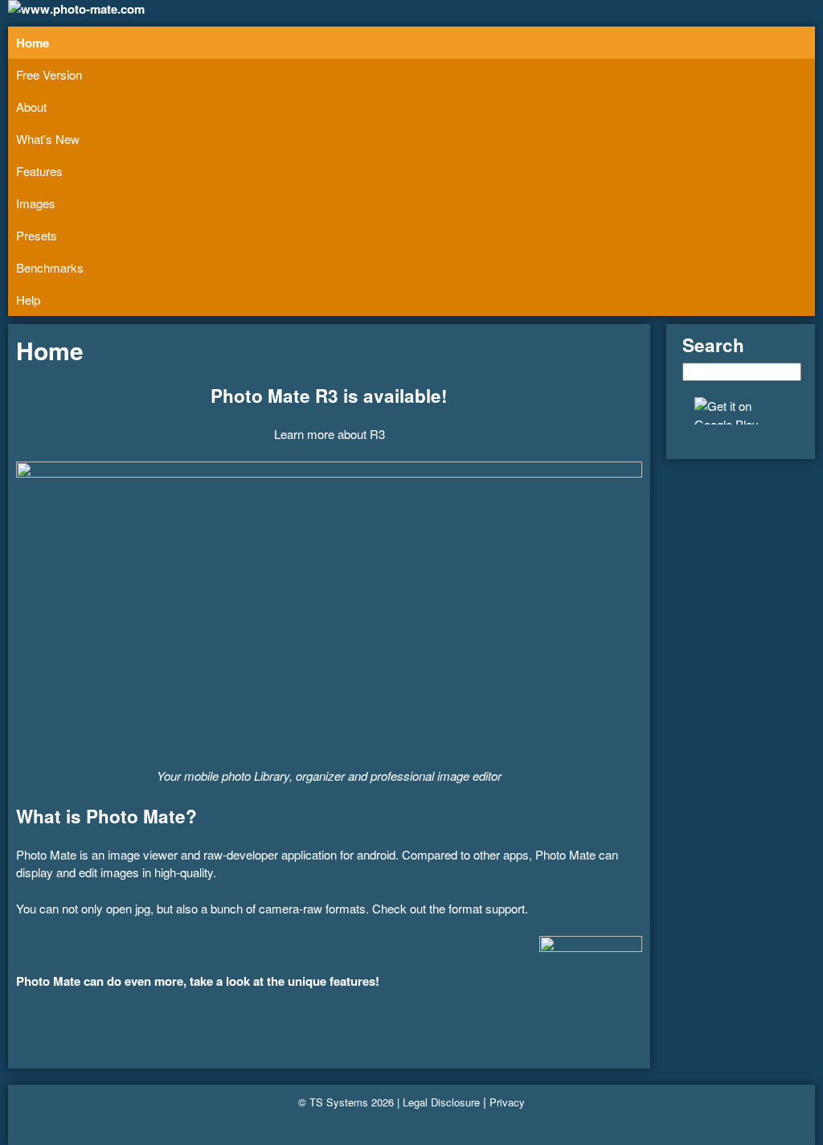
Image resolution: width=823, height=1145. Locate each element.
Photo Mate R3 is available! (329, 395)
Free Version (49, 74)
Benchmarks (50, 267)
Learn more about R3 (329, 433)
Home (32, 42)
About (31, 106)
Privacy (507, 1102)
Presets (36, 235)
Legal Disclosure (441, 1102)
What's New (48, 138)
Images (35, 203)
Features (39, 170)
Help (28, 299)
